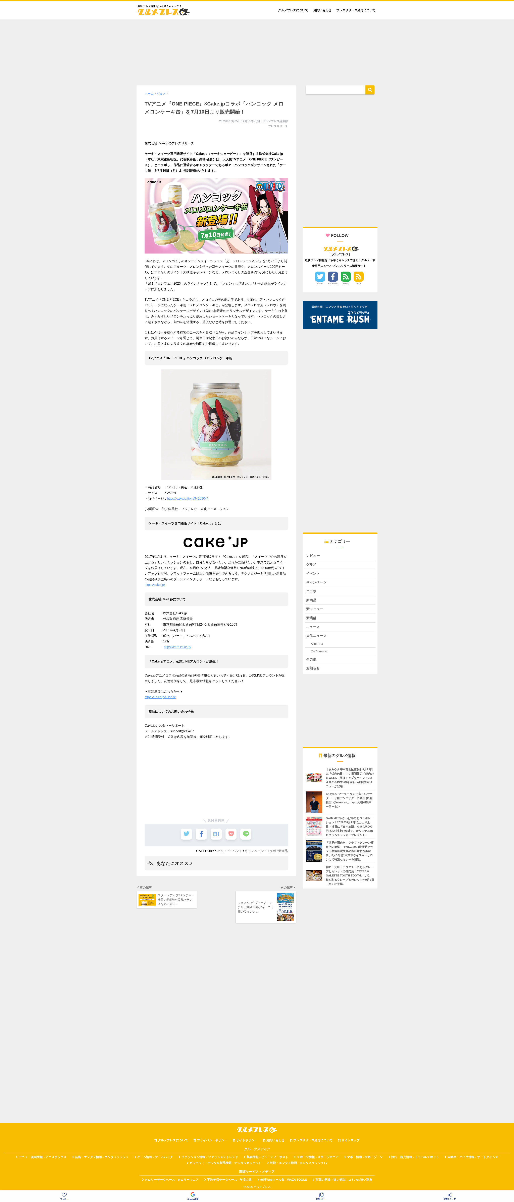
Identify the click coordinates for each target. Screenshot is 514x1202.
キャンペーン (254, 851)
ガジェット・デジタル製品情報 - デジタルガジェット (225, 1162)
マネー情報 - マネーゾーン (365, 1157)
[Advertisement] (257, 50)
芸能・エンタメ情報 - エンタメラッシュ (102, 1157)
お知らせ (313, 668)
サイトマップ (351, 1140)
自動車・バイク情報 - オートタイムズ (472, 1157)
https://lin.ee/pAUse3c (160, 697)
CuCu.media (319, 651)
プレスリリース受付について (355, 10)
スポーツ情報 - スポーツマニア (318, 1157)
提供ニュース (316, 636)
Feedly (346, 283)
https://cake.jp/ (155, 584)
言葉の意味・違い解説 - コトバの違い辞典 (343, 1179)
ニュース (313, 627)
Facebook (333, 283)
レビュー (313, 556)
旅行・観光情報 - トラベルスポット (415, 1157)
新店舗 (311, 618)
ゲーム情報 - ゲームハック (155, 1157)
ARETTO (317, 643)
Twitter (320, 283)
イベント (235, 851)
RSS (358, 283)
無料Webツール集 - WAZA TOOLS (283, 1179)
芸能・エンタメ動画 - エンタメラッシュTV (298, 1162)
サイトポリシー (246, 1140)
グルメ (222, 851)
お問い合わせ (322, 10)
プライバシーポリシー (212, 1140)
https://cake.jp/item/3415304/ (187, 498)
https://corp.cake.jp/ (177, 647)
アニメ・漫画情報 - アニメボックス (42, 1157)
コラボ (271, 851)
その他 (311, 659)
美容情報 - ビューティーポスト (267, 1157)
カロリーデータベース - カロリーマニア (172, 1179)
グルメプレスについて (293, 10)
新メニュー (314, 609)
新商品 (283, 851)
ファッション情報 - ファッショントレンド (209, 1157)
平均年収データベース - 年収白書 (229, 1179)
